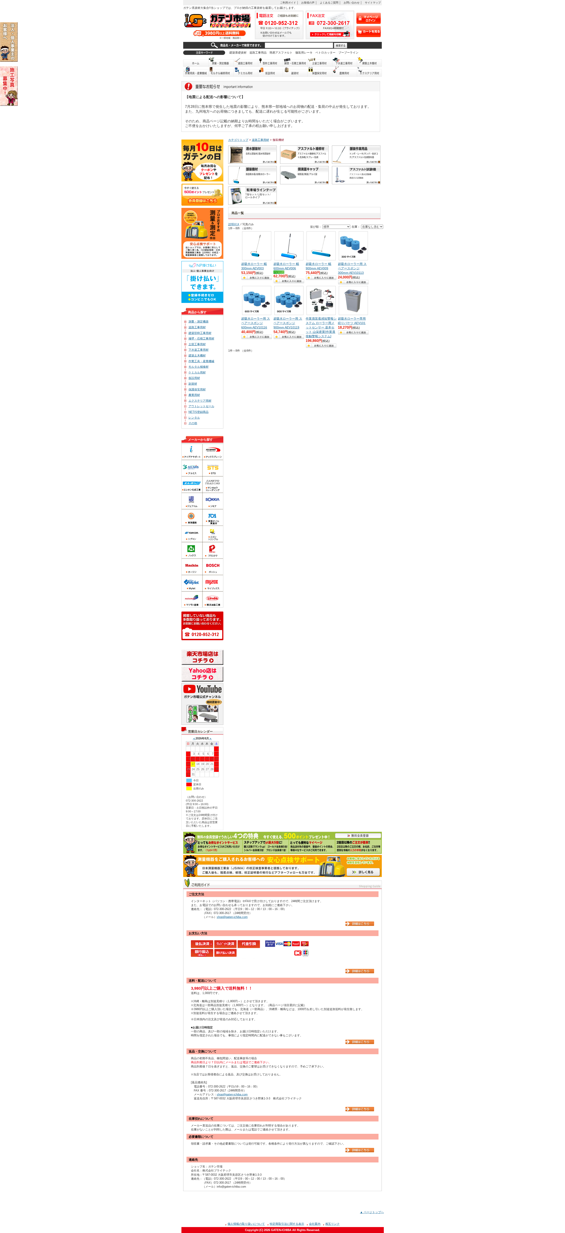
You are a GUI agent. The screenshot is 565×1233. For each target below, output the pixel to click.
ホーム (196, 62)
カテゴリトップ (238, 140)
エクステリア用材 (369, 72)
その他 (192, 423)
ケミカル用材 (246, 72)
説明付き (234, 224)
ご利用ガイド (288, 2)
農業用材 (344, 72)
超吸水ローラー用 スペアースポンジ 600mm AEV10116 (255, 323)
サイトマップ (373, 2)
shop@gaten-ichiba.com (232, 917)
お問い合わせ (352, 2)
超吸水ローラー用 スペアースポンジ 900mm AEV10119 (287, 323)
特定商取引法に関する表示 (287, 1224)
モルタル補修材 (198, 366)
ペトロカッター (325, 52)
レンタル (194, 417)
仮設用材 (270, 72)
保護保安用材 (197, 389)
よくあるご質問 (329, 2)
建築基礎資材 (238, 52)
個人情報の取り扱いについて (246, 1224)
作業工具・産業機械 (201, 361)
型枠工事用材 (270, 62)
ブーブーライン (348, 52)
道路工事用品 (258, 52)
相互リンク (332, 1224)
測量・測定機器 (221, 62)
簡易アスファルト (280, 52)
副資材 (295, 72)
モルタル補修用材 (221, 72)
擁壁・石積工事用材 (295, 62)
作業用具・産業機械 (196, 72)
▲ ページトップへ (372, 1212)
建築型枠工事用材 (199, 333)
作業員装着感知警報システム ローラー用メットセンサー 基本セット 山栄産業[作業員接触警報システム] (321, 327)
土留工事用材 (320, 62)
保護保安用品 (320, 72)
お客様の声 (308, 2)
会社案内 (314, 1224)
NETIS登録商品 (198, 412)
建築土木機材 (369, 62)
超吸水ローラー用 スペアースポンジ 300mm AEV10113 (352, 268)
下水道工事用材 (344, 62)
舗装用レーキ (304, 52)
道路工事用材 (246, 62)
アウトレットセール (201, 406)
